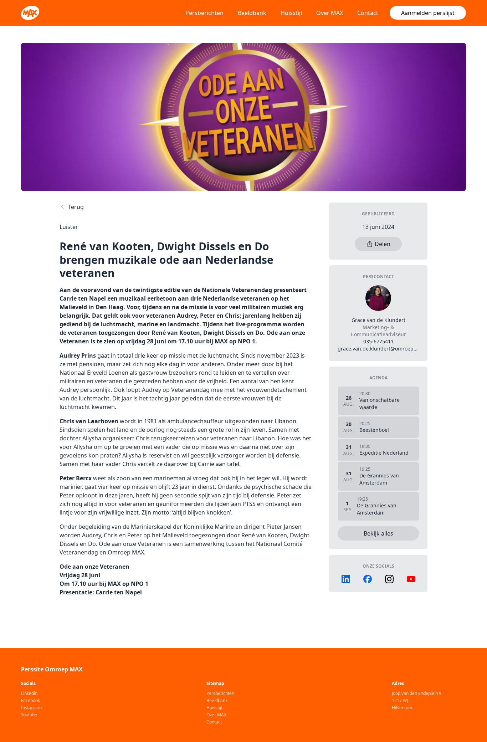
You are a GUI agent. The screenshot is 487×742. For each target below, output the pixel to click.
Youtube (29, 715)
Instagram (31, 708)
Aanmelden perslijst (428, 13)
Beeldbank (252, 13)
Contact (367, 13)
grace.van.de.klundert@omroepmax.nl (384, 348)
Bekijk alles (378, 533)
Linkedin (29, 693)
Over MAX (329, 13)
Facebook (30, 700)
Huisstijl (291, 13)
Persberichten (204, 13)
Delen (382, 244)
